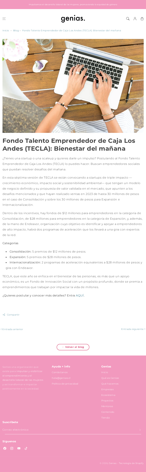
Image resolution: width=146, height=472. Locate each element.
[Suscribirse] (140, 430)
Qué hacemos (110, 383)
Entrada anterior (12, 329)
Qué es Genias (110, 377)
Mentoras (107, 406)
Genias (112, 463)
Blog (16, 30)
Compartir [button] (13, 314)
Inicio (5, 30)
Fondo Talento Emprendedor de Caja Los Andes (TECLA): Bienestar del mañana (71, 30)
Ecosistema (108, 395)
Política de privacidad (65, 383)
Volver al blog (74, 347)
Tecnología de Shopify (131, 463)
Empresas (107, 389)
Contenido (107, 411)
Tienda (105, 417)
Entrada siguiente (132, 329)
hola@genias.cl (61, 377)
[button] (4, 18)
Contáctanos (59, 372)
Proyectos (107, 400)
